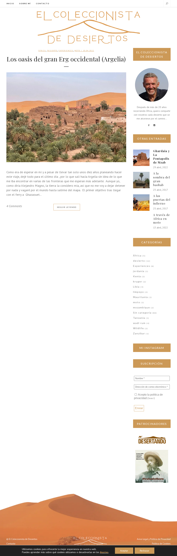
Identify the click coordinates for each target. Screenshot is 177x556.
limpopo (138, 291)
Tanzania (139, 317)
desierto (52, 50)
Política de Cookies (161, 543)
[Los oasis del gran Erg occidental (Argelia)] (66, 117)
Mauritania (140, 297)
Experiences (66, 50)
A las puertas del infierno (161, 199)
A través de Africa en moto (161, 218)
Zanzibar (139, 333)
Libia (136, 286)
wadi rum (139, 323)
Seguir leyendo (66, 207)
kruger (137, 281)
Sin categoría (142, 312)
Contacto (10, 543)
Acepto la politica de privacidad (148, 396)
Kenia (137, 276)
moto (77, 50)
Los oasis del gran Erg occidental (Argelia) (66, 59)
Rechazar (144, 550)
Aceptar (124, 550)
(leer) (151, 398)
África (42, 50)
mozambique (141, 307)
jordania (138, 271)
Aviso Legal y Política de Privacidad (154, 539)
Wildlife (138, 328)
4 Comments (14, 206)
